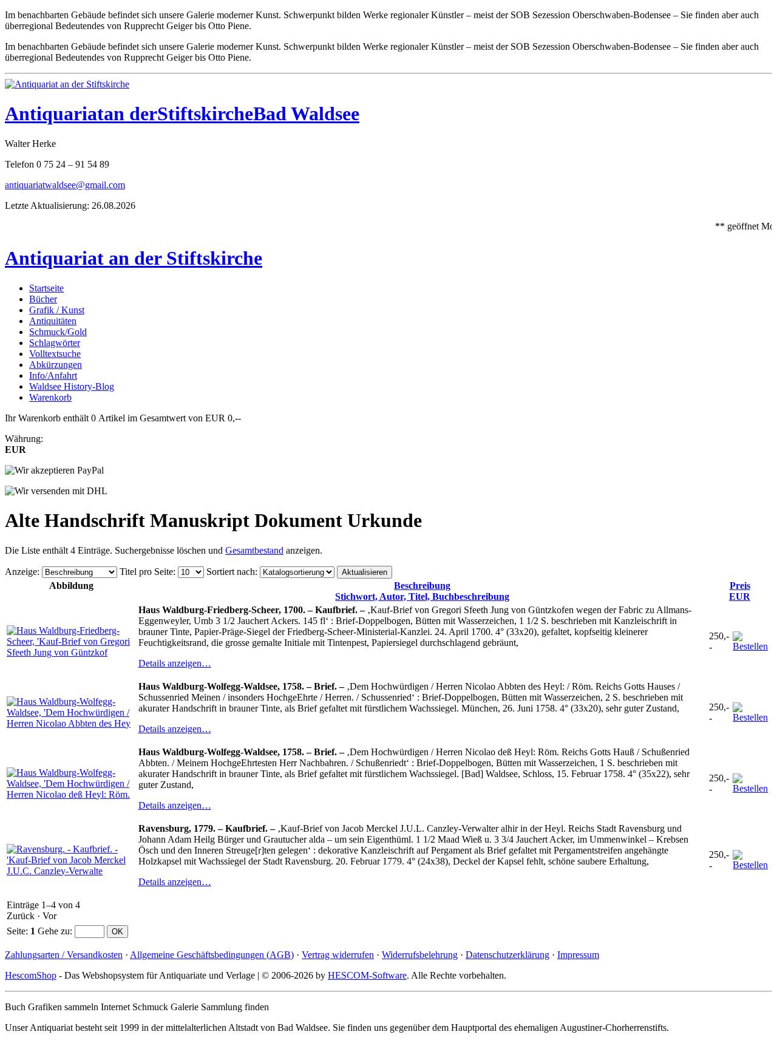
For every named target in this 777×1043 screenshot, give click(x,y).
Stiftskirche (205, 113)
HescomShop (30, 975)
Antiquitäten (52, 321)
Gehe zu (54, 931)
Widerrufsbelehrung (420, 955)
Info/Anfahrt (53, 375)
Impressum (578, 955)
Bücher (43, 299)
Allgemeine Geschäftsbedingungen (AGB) (212, 955)
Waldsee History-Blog (71, 386)
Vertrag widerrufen (338, 955)
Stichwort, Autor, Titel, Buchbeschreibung (422, 591)
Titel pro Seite (146, 571)
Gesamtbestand (254, 550)
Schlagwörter (54, 343)
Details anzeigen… (174, 663)
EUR (739, 591)
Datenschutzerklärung (507, 955)
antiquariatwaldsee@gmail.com (65, 185)
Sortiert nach (230, 571)
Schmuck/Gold (58, 332)
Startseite (46, 288)
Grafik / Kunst (56, 310)
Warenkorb (50, 397)
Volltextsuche (55, 353)
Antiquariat (54, 113)
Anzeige (21, 571)
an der (130, 113)
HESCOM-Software (367, 975)
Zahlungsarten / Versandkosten (64, 955)
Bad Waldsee (306, 113)
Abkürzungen (55, 364)
